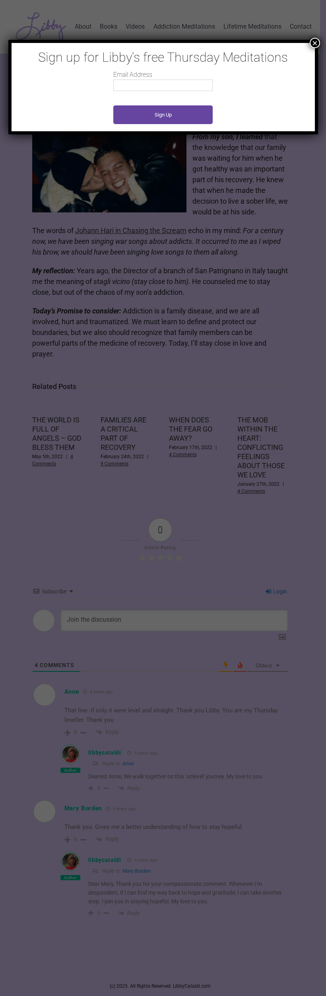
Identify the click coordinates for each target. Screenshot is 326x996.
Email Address (132, 74)
